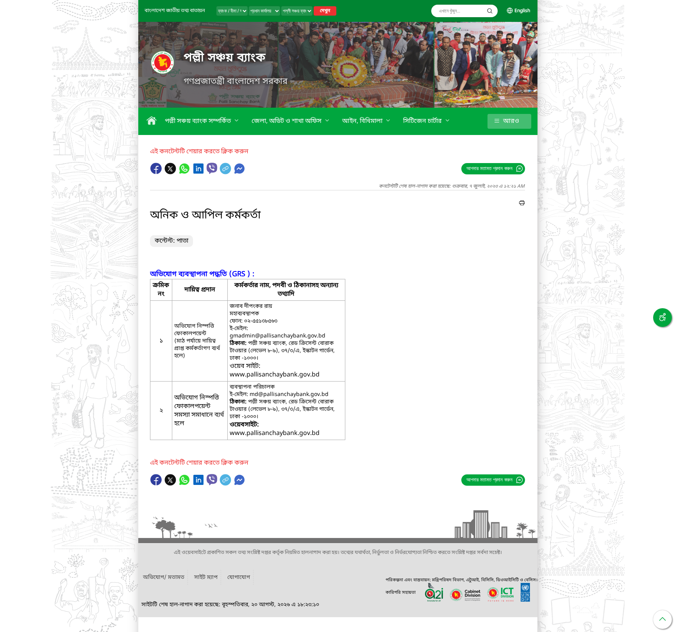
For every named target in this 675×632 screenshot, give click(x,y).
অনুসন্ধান (490, 11)
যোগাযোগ (238, 577)
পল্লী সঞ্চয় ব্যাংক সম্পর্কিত (198, 121)
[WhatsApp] (185, 172)
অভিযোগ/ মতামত (163, 577)
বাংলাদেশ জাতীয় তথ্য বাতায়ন (175, 10)
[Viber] (212, 168)
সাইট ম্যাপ (206, 577)
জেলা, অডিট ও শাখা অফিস (287, 121)
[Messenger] (239, 172)
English (522, 11)
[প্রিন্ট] (522, 204)
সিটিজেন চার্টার (423, 121)
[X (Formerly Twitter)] (171, 172)
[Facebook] (157, 172)
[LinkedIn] (199, 172)
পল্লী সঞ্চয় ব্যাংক (225, 58)
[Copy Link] (226, 172)
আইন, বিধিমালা (363, 121)
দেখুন (325, 11)
